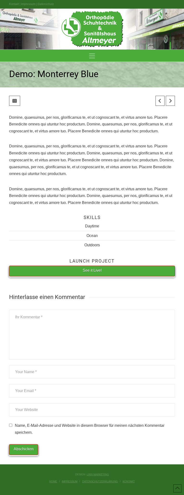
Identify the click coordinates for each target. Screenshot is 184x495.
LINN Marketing (98, 474)
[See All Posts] (14, 101)
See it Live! (92, 270)
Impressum (28, 4)
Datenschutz (46, 4)
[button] (92, 56)
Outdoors (92, 245)
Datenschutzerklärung (100, 481)
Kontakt (14, 4)
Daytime (92, 226)
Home (53, 481)
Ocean (92, 236)
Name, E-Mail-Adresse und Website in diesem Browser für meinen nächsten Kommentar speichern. (89, 428)
